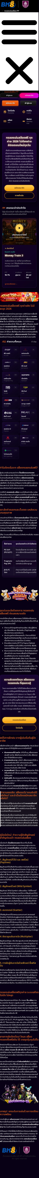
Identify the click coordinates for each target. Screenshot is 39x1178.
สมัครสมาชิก (29, 95)
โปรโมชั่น (19, 727)
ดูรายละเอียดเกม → (11, 284)
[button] (19, 51)
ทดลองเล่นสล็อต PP (11, 11)
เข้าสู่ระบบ (9, 95)
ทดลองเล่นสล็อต (19, 720)
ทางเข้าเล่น (19, 195)
